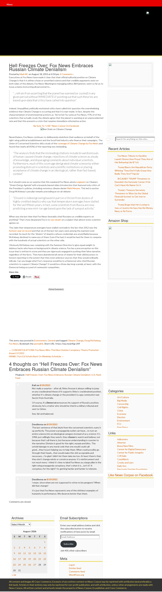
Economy (121, 414)
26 (29, 564)
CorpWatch (123, 459)
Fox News (14, 343)
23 (14, 564)
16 (14, 559)
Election (121, 417)
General (52, 340)
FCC (119, 424)
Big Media (122, 400)
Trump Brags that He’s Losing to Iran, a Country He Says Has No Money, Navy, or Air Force (134, 207)
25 (24, 564)
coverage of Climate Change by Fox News (78, 143)
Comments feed (77, 571)
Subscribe (68, 544)
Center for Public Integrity (130, 452)
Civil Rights (122, 407)
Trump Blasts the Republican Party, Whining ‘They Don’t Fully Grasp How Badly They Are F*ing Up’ (133, 170)
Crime (120, 410)
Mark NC (24, 74)
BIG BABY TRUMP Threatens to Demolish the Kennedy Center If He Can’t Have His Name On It (132, 181)
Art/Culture (123, 397)
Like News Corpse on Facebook (130, 475)
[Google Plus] (152, 4)
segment (81, 182)
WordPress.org (76, 574)
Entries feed (75, 568)
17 (19, 559)
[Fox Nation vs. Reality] (147, 12)
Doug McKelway (92, 340)
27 (34, 564)
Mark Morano (73, 188)
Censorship (123, 404)
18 (24, 559)
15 (45, 553)
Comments (67, 74)
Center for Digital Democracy (131, 449)
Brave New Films (125, 446)
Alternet (121, 442)
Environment (40, 340)
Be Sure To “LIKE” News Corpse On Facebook (56, 125)
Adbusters (122, 439)
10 (19, 553)
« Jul (14, 574)
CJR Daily (121, 456)
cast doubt (55, 219)
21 (39, 559)
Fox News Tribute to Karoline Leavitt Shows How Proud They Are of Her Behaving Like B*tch (134, 159)
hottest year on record (20, 230)
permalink (38, 343)
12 (29, 553)
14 (39, 553)
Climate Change (76, 340)
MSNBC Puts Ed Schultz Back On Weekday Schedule (36, 356)
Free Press (122, 427)
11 (24, 553)
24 (19, 564)
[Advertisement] (56, 313)
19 (29, 559)
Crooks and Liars (125, 462)
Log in (72, 564)
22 (45, 559)
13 (34, 553)
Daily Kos (121, 466)
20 (34, 559)
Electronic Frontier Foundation (132, 469)
